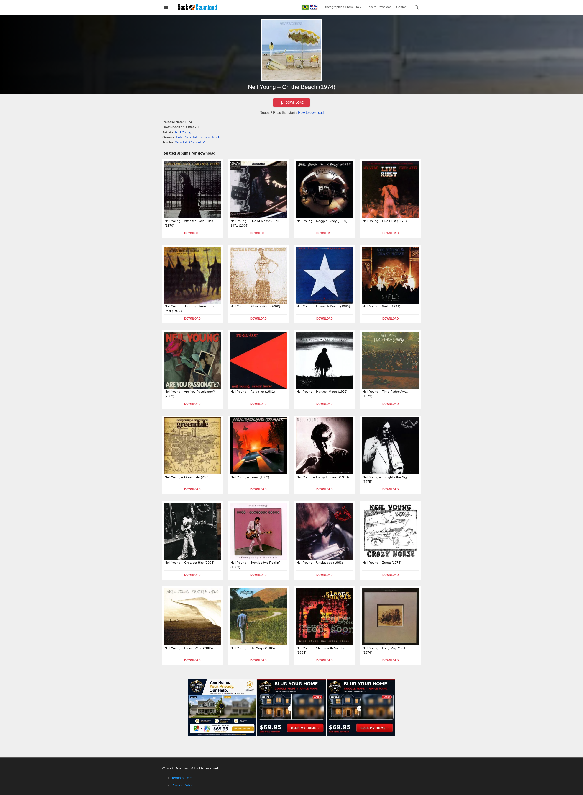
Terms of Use (181, 778)
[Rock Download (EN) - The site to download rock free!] (197, 7)
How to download (311, 112)
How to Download (379, 7)
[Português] (305, 7)
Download (192, 233)
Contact (401, 7)
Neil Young (183, 132)
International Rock (206, 137)
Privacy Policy (182, 785)
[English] (313, 7)
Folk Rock (183, 137)
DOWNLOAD (294, 102)
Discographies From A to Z (343, 7)
